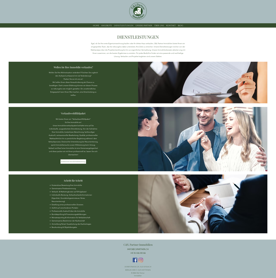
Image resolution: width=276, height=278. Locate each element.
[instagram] (141, 260)
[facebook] (135, 260)
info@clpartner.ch (138, 249)
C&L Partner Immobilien (138, 244)
